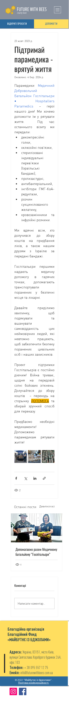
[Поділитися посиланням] (44, 478)
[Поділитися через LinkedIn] (35, 478)
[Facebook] (22, 691)
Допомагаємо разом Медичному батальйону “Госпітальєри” (36, 552)
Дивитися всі (47, 506)
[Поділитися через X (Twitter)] (25, 478)
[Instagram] (13, 691)
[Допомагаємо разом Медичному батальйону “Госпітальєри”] (36, 527)
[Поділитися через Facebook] (16, 478)
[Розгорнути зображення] (20, 456)
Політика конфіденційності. (33, 682)
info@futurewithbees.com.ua (36, 672)
